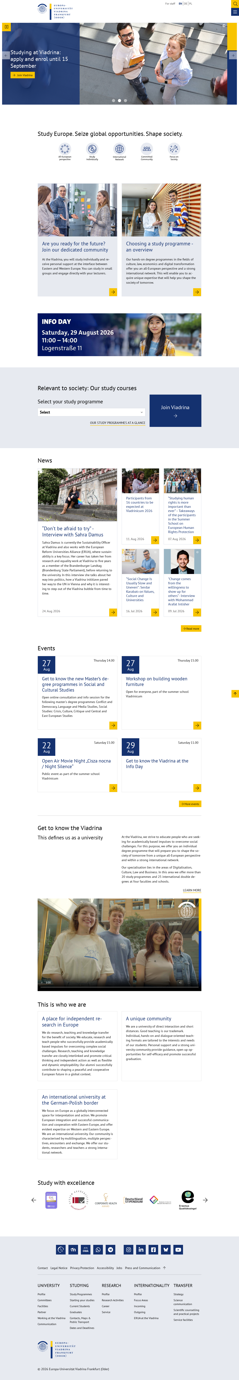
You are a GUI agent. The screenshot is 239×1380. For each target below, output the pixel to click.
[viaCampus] (61, 1249)
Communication (47, 1324)
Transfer (183, 1285)
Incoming (139, 1306)
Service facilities (183, 1320)
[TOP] (235, 693)
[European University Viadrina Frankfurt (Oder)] (55, 12)
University (49, 1285)
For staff (170, 3)
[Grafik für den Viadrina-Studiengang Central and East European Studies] (125, 100)
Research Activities (113, 1300)
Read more (192, 628)
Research (111, 1285)
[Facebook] (153, 1249)
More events (191, 804)
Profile (41, 1294)
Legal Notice (59, 1268)
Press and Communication (142, 1268)
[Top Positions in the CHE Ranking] (51, 1200)
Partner (42, 1312)
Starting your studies (82, 1300)
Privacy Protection (82, 1268)
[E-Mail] (85, 1249)
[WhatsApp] (98, 1249)
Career (105, 1306)
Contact (43, 1268)
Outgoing (139, 1312)
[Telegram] (110, 1249)
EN (180, 3)
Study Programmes (81, 1294)
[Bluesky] (166, 1249)
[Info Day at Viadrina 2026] (119, 334)
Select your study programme (70, 401)
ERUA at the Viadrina (146, 1318)
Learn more (192, 890)
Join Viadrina (25, 75)
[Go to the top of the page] (164, 1268)
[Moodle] (73, 1249)
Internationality (151, 1285)
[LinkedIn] (141, 1249)
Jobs (119, 1268)
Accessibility (105, 1268)
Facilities (43, 1306)
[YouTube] (178, 1249)
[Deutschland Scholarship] (133, 1200)
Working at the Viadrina (51, 1318)
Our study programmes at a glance (117, 423)
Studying (79, 1285)
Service (106, 1312)
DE (185, 3)
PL (190, 3)
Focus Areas (141, 1300)
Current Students (80, 1306)
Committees (45, 1300)
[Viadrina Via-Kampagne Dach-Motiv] (119, 100)
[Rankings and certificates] (78, 1200)
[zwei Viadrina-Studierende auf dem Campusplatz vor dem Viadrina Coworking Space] (113, 100)
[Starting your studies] (65, 151)
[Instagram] (128, 1249)
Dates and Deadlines (82, 1328)
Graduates (76, 1312)
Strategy (178, 1294)
